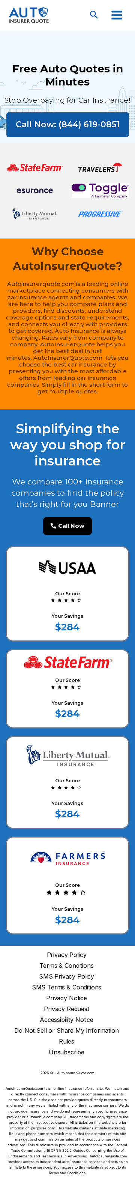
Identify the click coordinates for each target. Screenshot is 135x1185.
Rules (66, 1041)
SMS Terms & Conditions (66, 987)
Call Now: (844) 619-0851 (68, 124)
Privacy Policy (67, 954)
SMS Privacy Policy (66, 976)
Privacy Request (66, 1009)
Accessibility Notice (66, 1019)
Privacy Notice (66, 998)
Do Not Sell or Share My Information (66, 1030)
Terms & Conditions (66, 965)
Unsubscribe (66, 1052)
